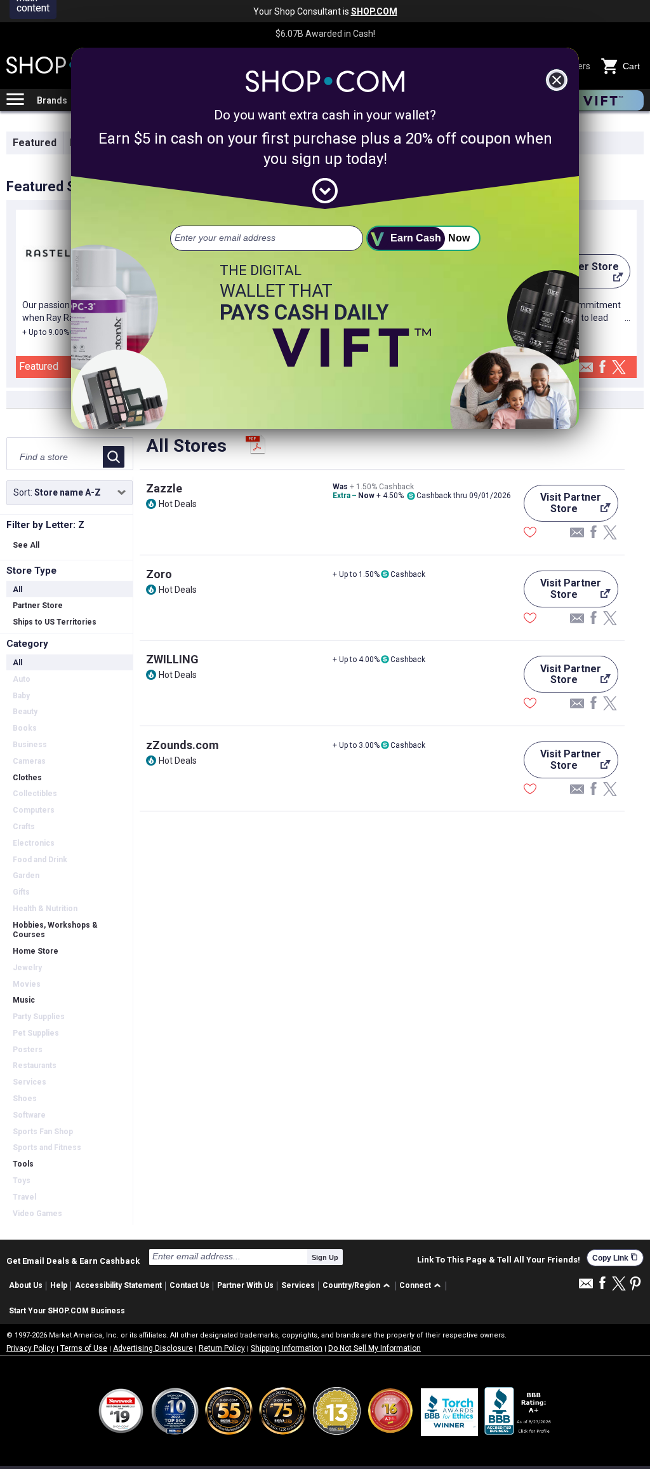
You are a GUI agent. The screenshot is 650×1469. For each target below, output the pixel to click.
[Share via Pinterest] (635, 1284)
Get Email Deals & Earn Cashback (73, 1260)
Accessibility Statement (118, 1285)
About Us (26, 1285)
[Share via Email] (586, 371)
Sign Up (325, 1257)
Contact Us (189, 1285)
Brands (52, 100)
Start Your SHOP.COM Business (67, 1310)
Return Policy (222, 1348)
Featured (34, 143)
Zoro (159, 574)
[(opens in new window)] (518, 1411)
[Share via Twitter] (619, 368)
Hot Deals (178, 503)
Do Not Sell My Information (374, 1348)
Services (298, 1285)
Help (58, 1285)
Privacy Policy (30, 1348)
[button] (358, 1286)
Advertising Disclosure (153, 1348)
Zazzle (164, 488)
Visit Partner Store (562, 506)
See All (26, 545)
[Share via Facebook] (602, 367)
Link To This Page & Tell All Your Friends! (498, 1260)
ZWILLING (172, 659)
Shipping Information (286, 1348)
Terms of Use (83, 1348)
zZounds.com (182, 745)
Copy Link (615, 1258)
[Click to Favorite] (530, 533)
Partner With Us (245, 1285)
